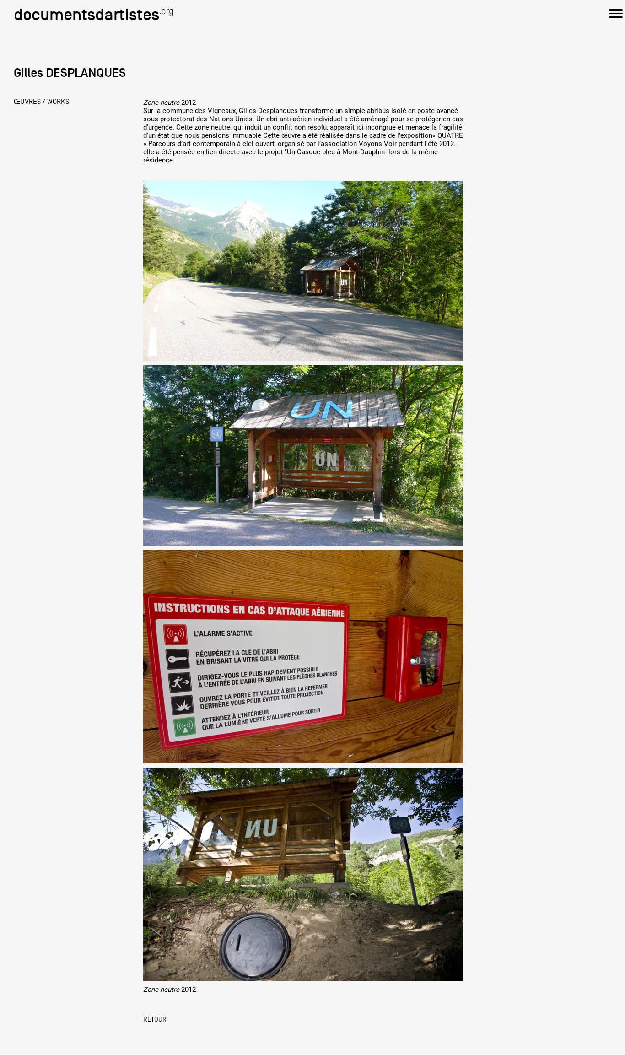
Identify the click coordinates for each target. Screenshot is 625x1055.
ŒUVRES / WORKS (41, 101)
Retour (155, 1019)
